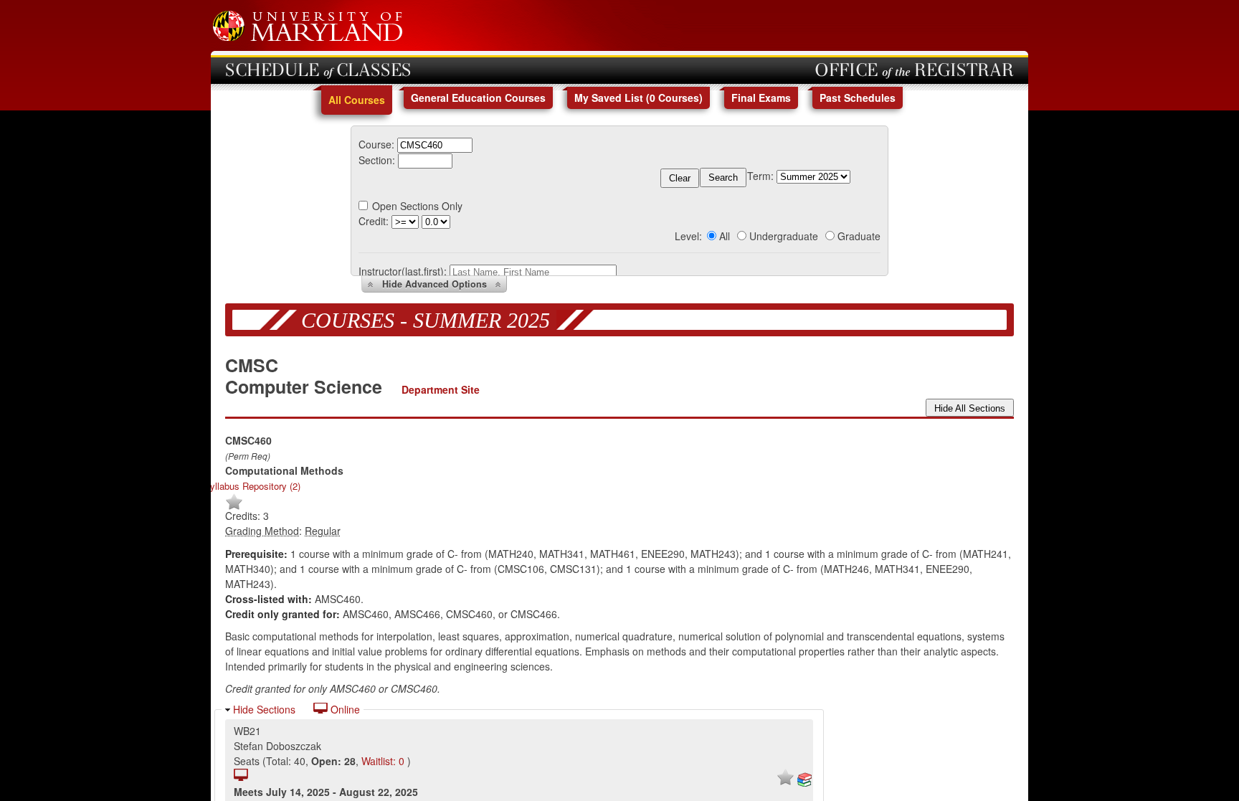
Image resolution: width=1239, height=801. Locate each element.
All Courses (356, 100)
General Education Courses (478, 97)
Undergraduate (783, 236)
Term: (760, 176)
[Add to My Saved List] (234, 507)
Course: (376, 144)
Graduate (858, 236)
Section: (377, 160)
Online (344, 709)
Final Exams (761, 97)
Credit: (374, 221)
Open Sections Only (417, 206)
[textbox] (435, 145)
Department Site (441, 389)
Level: (688, 236)
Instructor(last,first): (403, 271)
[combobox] (435, 144)
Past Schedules (858, 97)
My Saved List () (638, 97)
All (724, 236)
